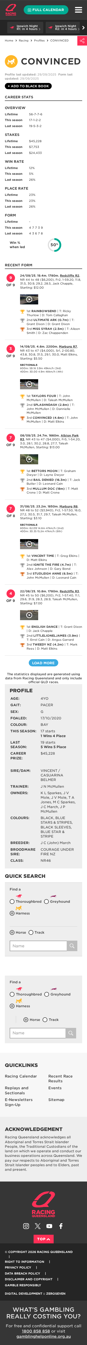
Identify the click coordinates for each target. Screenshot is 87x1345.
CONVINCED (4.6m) (48, 417)
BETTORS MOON (44, 471)
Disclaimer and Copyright (28, 1279)
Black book (28, 86)
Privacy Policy (18, 1267)
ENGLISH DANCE (44, 627)
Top (41, 1239)
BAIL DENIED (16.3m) (50, 480)
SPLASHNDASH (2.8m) (51, 405)
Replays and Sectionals (17, 1090)
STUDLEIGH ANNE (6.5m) (53, 573)
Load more (43, 663)
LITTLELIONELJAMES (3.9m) (55, 635)
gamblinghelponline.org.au (43, 1336)
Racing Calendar (21, 1076)
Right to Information (24, 1261)
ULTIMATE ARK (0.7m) (51, 320)
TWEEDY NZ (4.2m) (48, 644)
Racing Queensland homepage (43, 1204)
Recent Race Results (60, 1078)
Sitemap (56, 1100)
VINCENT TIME (42, 556)
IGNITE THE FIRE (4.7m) (52, 564)
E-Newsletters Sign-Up (19, 1102)
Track (39, 932)
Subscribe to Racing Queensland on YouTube (49, 1226)
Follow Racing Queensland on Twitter (38, 1226)
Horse (21, 932)
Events (55, 1088)
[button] (25, 27)
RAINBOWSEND (43, 311)
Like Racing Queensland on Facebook (61, 1226)
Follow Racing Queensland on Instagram (26, 1226)
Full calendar (48, 10)
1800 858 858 (36, 1331)
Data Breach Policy (22, 1273)
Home (11, 10)
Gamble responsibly (23, 1285)
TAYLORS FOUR (43, 396)
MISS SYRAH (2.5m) (48, 329)
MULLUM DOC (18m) (49, 488)
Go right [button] (83, 27)
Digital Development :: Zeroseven (35, 1293)
